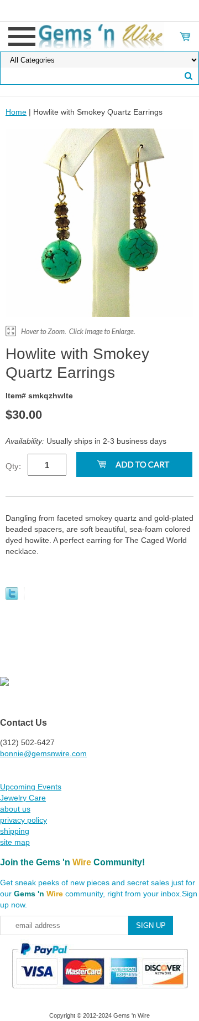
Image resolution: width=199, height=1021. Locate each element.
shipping (14, 831)
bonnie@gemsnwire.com (43, 753)
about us (15, 808)
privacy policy (23, 819)
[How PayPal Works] (100, 993)
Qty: (13, 466)
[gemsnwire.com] (100, 36)
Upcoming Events (30, 786)
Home (16, 111)
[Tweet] (12, 597)
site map (15, 842)
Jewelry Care (23, 797)
